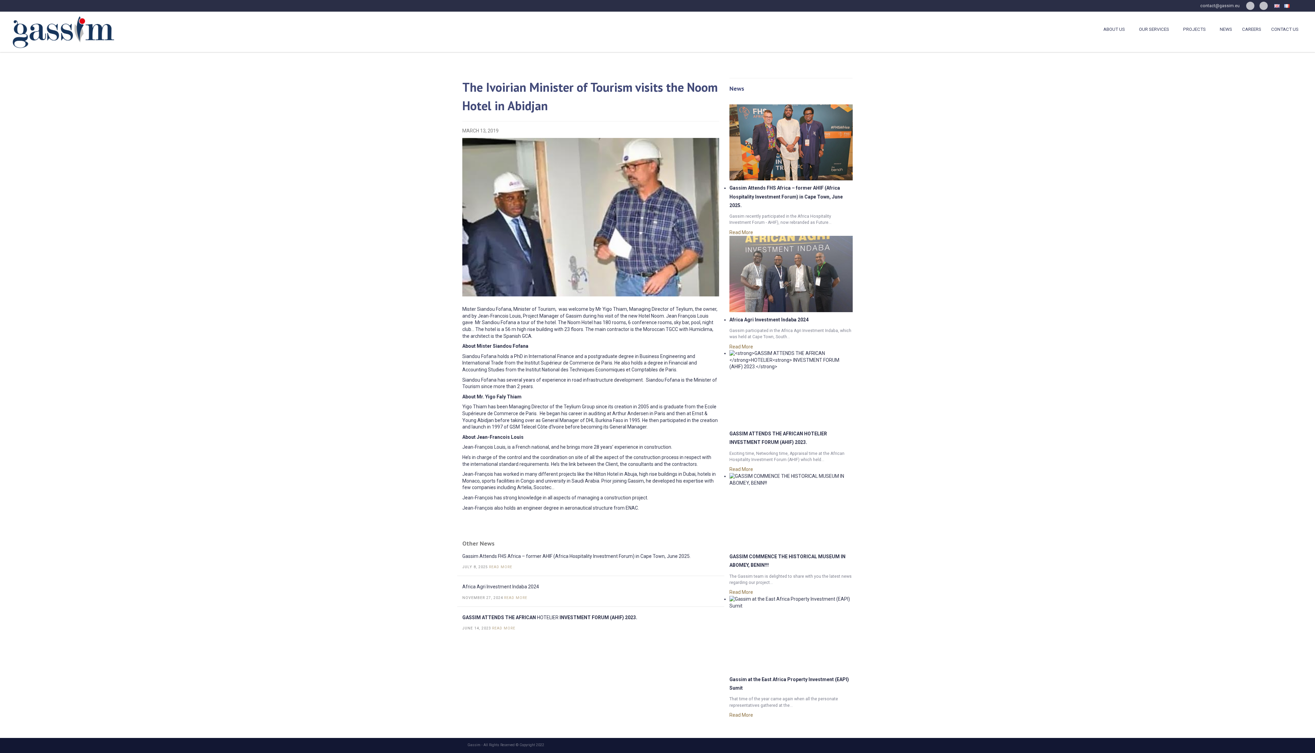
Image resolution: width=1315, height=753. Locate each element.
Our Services (1154, 29)
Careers (1251, 29)
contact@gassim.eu (1220, 5)
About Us (1114, 29)
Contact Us (1285, 29)
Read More (501, 567)
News (1226, 29)
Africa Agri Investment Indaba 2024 (500, 586)
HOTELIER (549, 617)
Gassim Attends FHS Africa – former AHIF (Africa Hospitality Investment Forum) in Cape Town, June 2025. (576, 556)
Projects (1194, 29)
